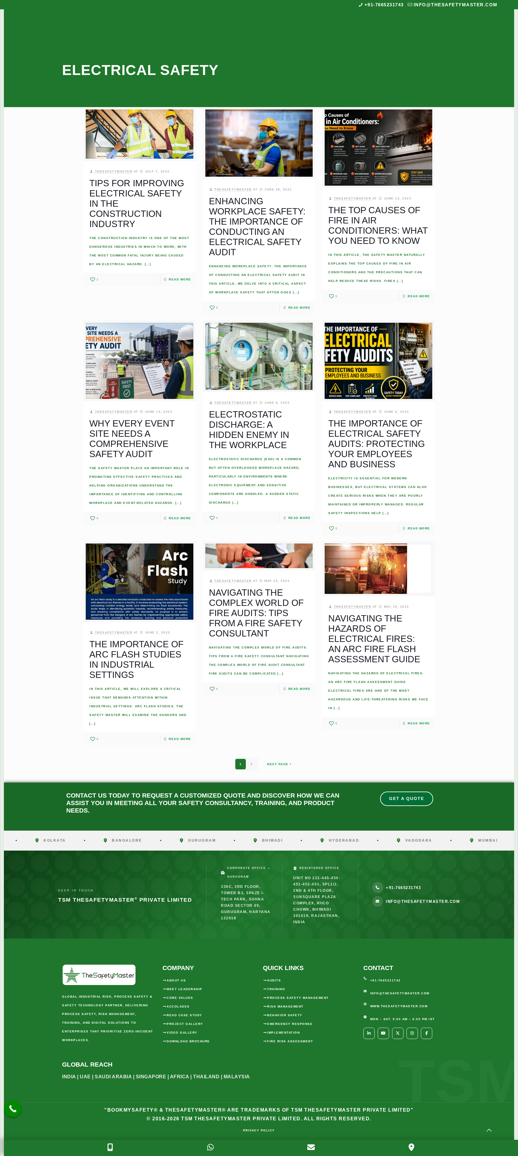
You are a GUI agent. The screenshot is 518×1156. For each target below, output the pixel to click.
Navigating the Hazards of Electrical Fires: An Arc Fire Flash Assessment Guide (374, 638)
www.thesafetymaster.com (399, 1006)
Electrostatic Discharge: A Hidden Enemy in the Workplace (249, 429)
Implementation (283, 1032)
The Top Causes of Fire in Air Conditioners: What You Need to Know (377, 225)
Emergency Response (290, 1024)
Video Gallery (182, 1032)
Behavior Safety (284, 1015)
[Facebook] (426, 1033)
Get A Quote (406, 798)
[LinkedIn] (369, 1033)
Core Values (180, 997)
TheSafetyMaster (113, 171)
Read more (180, 279)
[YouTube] (383, 1033)
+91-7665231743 (384, 4)
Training (276, 989)
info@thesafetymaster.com (456, 4)
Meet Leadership (184, 989)
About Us (176, 980)
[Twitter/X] (397, 1033)
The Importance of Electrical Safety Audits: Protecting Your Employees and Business (376, 443)
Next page (278, 764)
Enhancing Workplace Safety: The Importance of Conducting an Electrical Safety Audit (257, 226)
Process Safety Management (298, 997)
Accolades (178, 1006)
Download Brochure (188, 1041)
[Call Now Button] (12, 1109)
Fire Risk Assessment (290, 1041)
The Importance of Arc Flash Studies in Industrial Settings (136, 659)
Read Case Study (184, 1015)
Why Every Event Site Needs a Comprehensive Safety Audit (131, 438)
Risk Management (285, 1006)
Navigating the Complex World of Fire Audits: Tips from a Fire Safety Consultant (256, 613)
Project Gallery (185, 1024)
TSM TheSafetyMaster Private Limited (240, 1118)
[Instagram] (412, 1033)
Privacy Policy (259, 1130)
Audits (274, 980)
